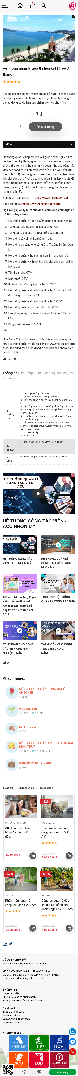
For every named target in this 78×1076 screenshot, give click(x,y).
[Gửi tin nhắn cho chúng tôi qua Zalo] (72, 1029)
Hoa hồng (22, 1000)
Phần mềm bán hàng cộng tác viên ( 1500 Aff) (55, 832)
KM (44, 978)
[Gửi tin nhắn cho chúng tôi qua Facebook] (72, 1041)
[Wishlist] (21, 5)
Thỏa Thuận (19, 1022)
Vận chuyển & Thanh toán (16, 1019)
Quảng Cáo (27, 978)
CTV (37, 978)
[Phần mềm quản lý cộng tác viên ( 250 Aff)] (21, 879)
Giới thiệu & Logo (12, 963)
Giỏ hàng (47, 127)
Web (17, 978)
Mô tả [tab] (9, 144)
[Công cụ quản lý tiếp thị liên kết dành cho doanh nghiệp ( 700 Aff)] (57, 879)
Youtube (42, 963)
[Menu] (5, 5)
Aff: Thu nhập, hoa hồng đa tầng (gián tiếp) (17, 832)
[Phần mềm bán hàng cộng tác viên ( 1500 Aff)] (57, 806)
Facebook (29, 963)
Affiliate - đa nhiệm (15, 823)
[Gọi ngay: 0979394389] (72, 1051)
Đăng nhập (30, 997)
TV (11, 978)
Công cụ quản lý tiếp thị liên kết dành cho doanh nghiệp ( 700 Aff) (57, 905)
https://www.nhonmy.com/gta (41, 204)
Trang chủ (8, 788)
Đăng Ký (18, 997)
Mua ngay (62, 1072)
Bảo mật (7, 1015)
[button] (73, 16)
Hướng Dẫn (9, 1000)
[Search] (44, 5)
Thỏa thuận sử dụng (13, 1011)
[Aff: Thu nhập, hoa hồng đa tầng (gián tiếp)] (21, 806)
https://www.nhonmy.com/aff (50, 197)
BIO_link (7, 997)
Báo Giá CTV (46, 788)
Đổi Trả (16, 1015)
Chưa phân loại (26, 788)
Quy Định (7, 1022)
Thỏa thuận (35, 1000)
